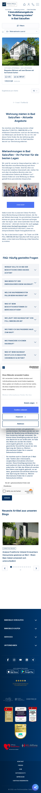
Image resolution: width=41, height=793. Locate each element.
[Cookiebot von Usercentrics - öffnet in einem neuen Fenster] (29, 367)
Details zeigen (29, 403)
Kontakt (20, 761)
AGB (20, 769)
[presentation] (20, 270)
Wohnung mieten (19, 9)
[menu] (37, 4)
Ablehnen (20, 424)
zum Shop (20, 205)
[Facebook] (8, 660)
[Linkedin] (27, 660)
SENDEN (7, 498)
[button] (20, 270)
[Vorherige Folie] (5, 52)
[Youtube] (20, 660)
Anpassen (19, 417)
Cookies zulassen (20, 410)
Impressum (20, 777)
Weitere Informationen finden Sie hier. (17, 395)
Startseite (8, 9)
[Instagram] (14, 660)
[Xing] (33, 660)
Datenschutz (20, 773)
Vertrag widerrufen (20, 780)
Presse (20, 765)
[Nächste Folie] (35, 52)
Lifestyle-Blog (9, 548)
